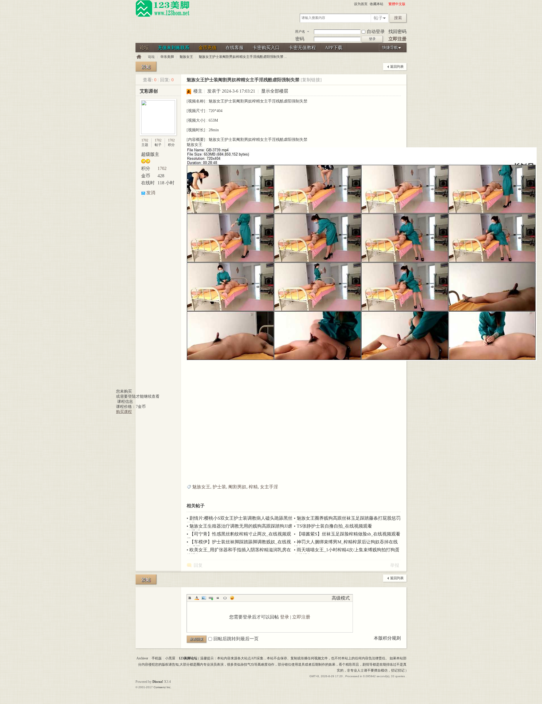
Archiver (142, 658)
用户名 (300, 32)
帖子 (378, 18)
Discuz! (157, 682)
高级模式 (341, 598)
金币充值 (207, 47)
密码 (299, 38)
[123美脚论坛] (163, 16)
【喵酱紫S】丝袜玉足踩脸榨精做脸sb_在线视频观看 (348, 534)
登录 (284, 617)
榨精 (253, 486)
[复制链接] (311, 79)
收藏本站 (376, 4)
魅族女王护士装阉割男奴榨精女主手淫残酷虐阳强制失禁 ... (243, 57)
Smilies (232, 598)
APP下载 (333, 47)
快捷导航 (390, 47)
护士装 (219, 486)
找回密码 (397, 31)
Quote (218, 598)
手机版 (157, 658)
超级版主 (150, 154)
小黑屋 (170, 658)
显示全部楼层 (274, 91)
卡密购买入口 (266, 47)
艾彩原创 (149, 91)
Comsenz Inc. (162, 687)
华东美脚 (167, 57)
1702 (144, 140)
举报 (394, 565)
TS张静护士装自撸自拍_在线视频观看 (334, 526)
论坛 (144, 47)
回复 (198, 565)
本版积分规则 (387, 638)
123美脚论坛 (139, 57)
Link (211, 598)
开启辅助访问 (385, 3)
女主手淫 (269, 486)
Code (225, 598)
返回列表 (397, 67)
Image (204, 598)
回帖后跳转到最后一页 (236, 638)
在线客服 (235, 47)
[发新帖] (146, 66)
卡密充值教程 (302, 47)
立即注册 (397, 38)
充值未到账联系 (173, 47)
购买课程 (124, 412)
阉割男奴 (237, 486)
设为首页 (361, 4)
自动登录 (376, 31)
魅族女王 (186, 57)
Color (197, 598)
